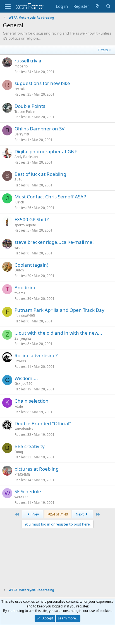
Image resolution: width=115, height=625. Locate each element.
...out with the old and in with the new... (58, 333)
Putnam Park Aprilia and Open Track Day (59, 310)
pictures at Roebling (37, 469)
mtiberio (21, 66)
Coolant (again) (31, 265)
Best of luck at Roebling (40, 174)
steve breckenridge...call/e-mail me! (54, 242)
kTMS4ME (22, 474)
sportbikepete (25, 225)
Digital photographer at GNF (46, 151)
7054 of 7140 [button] (57, 514)
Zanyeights (23, 338)
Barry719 (22, 134)
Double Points (30, 106)
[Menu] (7, 6)
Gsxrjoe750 (23, 383)
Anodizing (26, 287)
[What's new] (97, 6)
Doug (19, 451)
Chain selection (32, 401)
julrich (19, 202)
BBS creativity (30, 446)
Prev (35, 514)
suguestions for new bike (42, 83)
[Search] (108, 6)
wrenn (19, 247)
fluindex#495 (25, 315)
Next (80, 514)
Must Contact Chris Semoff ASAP (50, 196)
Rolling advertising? (36, 355)
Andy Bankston (26, 156)
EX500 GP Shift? (32, 219)
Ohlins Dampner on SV (39, 128)
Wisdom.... (26, 378)
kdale (19, 406)
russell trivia (28, 60)
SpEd (18, 179)
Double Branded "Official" (43, 423)
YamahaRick (24, 429)
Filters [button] (103, 49)
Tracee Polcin (25, 111)
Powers (20, 361)
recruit (20, 88)
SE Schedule (28, 491)
